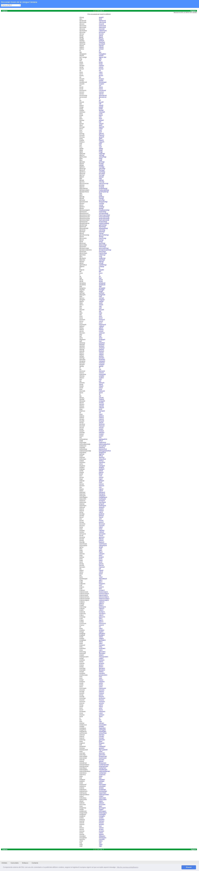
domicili (102, 371)
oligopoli (102, 496)
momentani (103, 791)
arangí (101, 208)
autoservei (103, 95)
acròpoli (102, 501)
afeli (100, 338)
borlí (100, 559)
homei (101, 69)
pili (100, 381)
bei (100, 52)
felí (100, 336)
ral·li (100, 585)
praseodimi (103, 675)
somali (101, 298)
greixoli (101, 537)
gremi (101, 665)
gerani (101, 761)
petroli (101, 516)
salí (100, 308)
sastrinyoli (103, 544)
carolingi (102, 230)
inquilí (101, 386)
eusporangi (103, 222)
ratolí (101, 527)
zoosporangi (103, 213)
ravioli (101, 477)
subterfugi (102, 265)
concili (101, 373)
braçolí (101, 421)
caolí (100, 414)
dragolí (101, 467)
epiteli (101, 356)
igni (100, 843)
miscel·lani (103, 733)
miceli (101, 331)
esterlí (101, 557)
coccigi (101, 182)
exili (100, 389)
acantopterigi (103, 192)
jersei (101, 75)
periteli (101, 358)
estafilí (101, 376)
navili (101, 388)
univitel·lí (102, 614)
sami (101, 650)
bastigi (101, 197)
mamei (101, 66)
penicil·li (102, 617)
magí (101, 152)
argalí (101, 291)
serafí (101, 105)
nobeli (101, 330)
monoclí (102, 320)
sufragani (102, 730)
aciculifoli (102, 446)
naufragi (102, 154)
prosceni (102, 805)
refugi (101, 263)
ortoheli (101, 348)
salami (101, 638)
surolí (101, 517)
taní (100, 778)
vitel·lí (101, 610)
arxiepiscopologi (105, 250)
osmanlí (102, 411)
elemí (101, 662)
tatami (101, 655)
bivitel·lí (102, 612)
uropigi (101, 187)
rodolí (101, 436)
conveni (102, 839)
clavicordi (102, 22)
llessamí (102, 653)
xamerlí (101, 554)
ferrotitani (102, 785)
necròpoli (102, 502)
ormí (100, 708)
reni (100, 826)
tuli (100, 575)
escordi (101, 29)
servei (101, 94)
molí (100, 482)
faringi (101, 233)
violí (100, 476)
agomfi (101, 127)
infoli (101, 464)
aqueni (101, 834)
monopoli (102, 499)
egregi (101, 180)
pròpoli (101, 504)
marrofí (101, 135)
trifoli (101, 456)
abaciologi (102, 245)
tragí (100, 159)
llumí (100, 716)
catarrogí (102, 255)
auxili (101, 393)
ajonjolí (101, 481)
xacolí (101, 423)
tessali (101, 310)
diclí (100, 316)
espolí (101, 511)
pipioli (101, 472)
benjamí (102, 635)
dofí (100, 132)
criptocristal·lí (104, 600)
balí (100, 278)
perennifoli (103, 449)
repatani (102, 780)
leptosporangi (104, 220)
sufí (100, 147)
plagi (101, 150)
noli (100, 487)
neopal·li (102, 584)
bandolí (101, 433)
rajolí (100, 479)
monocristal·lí (104, 594)
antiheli (101, 346)
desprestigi (103, 202)
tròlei (101, 64)
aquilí (101, 384)
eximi (101, 683)
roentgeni (102, 814)
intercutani (102, 800)
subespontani (104, 795)
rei (100, 71)
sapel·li (101, 609)
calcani (101, 723)
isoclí (101, 321)
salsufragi (102, 157)
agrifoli (101, 454)
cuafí (101, 114)
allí (100, 396)
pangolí (101, 469)
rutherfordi (103, 31)
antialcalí (102, 283)
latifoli (101, 461)
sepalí (101, 301)
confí (101, 129)
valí (100, 315)
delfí (100, 125)
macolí (101, 419)
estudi (101, 49)
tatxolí (101, 539)
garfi (100, 139)
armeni (101, 824)
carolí (101, 512)
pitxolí (101, 540)
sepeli (101, 353)
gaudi (101, 36)
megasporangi (104, 210)
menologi (102, 247)
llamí (100, 643)
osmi (101, 713)
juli (100, 569)
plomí (101, 695)
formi (101, 710)
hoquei (101, 79)
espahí (101, 270)
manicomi (102, 688)
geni (100, 806)
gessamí (102, 652)
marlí (101, 552)
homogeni (102, 811)
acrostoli (102, 534)
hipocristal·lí (103, 595)
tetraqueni (102, 838)
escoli (101, 428)
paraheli (102, 343)
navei (101, 89)
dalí (100, 286)
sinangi (101, 207)
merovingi (102, 238)
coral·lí (101, 587)
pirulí (101, 574)
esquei (101, 84)
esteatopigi (103, 188)
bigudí (101, 39)
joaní (100, 741)
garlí (100, 550)
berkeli (101, 351)
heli (100, 341)
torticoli (101, 424)
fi (99, 99)
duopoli (101, 507)
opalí (101, 303)
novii (100, 273)
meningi (102, 232)
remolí (101, 484)
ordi (100, 19)
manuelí (102, 363)
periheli (101, 345)
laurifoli (101, 457)
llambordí (102, 21)
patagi (101, 165)
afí (100, 100)
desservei (102, 97)
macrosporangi (104, 215)
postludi (102, 44)
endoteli (102, 359)
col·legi (101, 175)
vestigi (101, 203)
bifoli (101, 441)
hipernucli (102, 325)
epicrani (102, 753)
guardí (101, 17)
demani (101, 735)
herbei (101, 56)
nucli (100, 323)
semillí (101, 404)
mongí (101, 240)
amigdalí (102, 288)
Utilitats (4, 863)
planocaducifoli (104, 444)
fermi (101, 707)
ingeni (101, 809)
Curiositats (15, 863)
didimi (101, 672)
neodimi (102, 673)
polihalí (101, 293)
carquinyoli (103, 545)
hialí (100, 296)
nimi (100, 677)
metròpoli (102, 506)
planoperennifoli (105, 451)
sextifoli (102, 462)
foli (100, 438)
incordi (101, 24)
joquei (101, 80)
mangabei (102, 54)
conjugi (101, 266)
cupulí (101, 570)
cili (100, 369)
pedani (101, 726)
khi (100, 271)
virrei (101, 74)
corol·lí (101, 625)
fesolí (101, 521)
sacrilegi (102, 168)
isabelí (101, 326)
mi (100, 627)
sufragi (101, 155)
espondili (102, 374)
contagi (101, 167)
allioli (101, 471)
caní (100, 721)
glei (100, 59)
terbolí (101, 416)
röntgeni (102, 816)
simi (100, 678)
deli (100, 335)
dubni (101, 801)
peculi (101, 564)
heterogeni (103, 813)
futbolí (101, 418)
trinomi (101, 700)
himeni (101, 823)
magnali (102, 300)
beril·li (101, 622)
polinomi (102, 698)
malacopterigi (104, 190)
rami (100, 647)
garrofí (101, 134)
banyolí (101, 542)
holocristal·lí (103, 592)
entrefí (101, 120)
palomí (101, 692)
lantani (101, 788)
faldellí (101, 399)
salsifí (101, 124)
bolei (101, 62)
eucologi (102, 243)
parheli (101, 349)
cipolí (101, 491)
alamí (101, 637)
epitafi (101, 110)
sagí (100, 160)
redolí (101, 429)
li (99, 275)
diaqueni (102, 836)
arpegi (101, 177)
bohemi (101, 660)
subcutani (102, 798)
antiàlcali (102, 285)
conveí (101, 92)
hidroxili (102, 391)
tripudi (101, 47)
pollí (100, 409)
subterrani (102, 768)
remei (101, 67)
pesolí (101, 522)
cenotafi (102, 112)
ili (99, 368)
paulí (100, 560)
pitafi (101, 109)
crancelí (102, 333)
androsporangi (104, 218)
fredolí (101, 431)
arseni (101, 829)
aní (100, 720)
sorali (101, 305)
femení (101, 821)
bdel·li (101, 605)
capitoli (101, 531)
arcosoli (102, 524)
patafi (101, 107)
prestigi (102, 200)
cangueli (102, 361)
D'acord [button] (188, 867)
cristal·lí (102, 590)
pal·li (100, 582)
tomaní (101, 738)
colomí (101, 693)
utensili (101, 383)
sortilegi (102, 172)
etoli (100, 529)
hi (99, 268)
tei (100, 77)
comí (101, 687)
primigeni (102, 808)
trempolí (102, 494)
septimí (101, 682)
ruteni (101, 833)
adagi (101, 149)
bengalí (101, 290)
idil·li (100, 619)
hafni (101, 841)
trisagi (101, 164)
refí (100, 117)
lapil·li (101, 620)
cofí (100, 130)
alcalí (101, 280)
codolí (101, 434)
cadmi (101, 658)
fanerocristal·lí (104, 599)
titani (101, 783)
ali (100, 276)
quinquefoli (103, 439)
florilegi (101, 170)
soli (100, 519)
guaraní (101, 748)
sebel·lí (101, 602)
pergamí (102, 633)
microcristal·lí (104, 597)
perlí (100, 555)
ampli (101, 547)
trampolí (102, 492)
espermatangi (104, 223)
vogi (100, 257)
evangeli (102, 340)
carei (101, 72)
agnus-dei (102, 57)
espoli (101, 509)
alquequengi (103, 228)
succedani (102, 725)
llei (100, 61)
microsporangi (104, 217)
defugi (101, 261)
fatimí (101, 680)
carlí (100, 549)
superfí (101, 142)
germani (102, 740)
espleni (101, 819)
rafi (100, 104)
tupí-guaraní (103, 750)
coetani (101, 781)
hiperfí (101, 140)
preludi (101, 41)
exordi (101, 34)
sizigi (101, 205)
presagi (101, 162)
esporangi (102, 212)
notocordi (102, 26)
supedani (102, 728)
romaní (101, 736)
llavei (101, 87)
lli (99, 394)
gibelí (101, 328)
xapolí (101, 489)
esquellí (102, 401)
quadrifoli (102, 452)
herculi (101, 565)
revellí (101, 403)
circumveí (102, 90)
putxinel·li (102, 607)
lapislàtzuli (103, 579)
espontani (102, 793)
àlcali (101, 281)
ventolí (101, 532)
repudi (101, 46)
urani (100, 776)
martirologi (103, 253)
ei (99, 51)
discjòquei (102, 82)
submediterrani (104, 771)
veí (100, 85)
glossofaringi (104, 235)
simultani (102, 786)
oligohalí (102, 295)
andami (101, 630)
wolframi (102, 648)
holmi (101, 685)
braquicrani (103, 756)
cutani (101, 796)
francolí (101, 426)
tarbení (101, 803)
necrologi (102, 252)
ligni (100, 846)
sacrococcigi (103, 183)
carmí (101, 705)
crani (100, 751)
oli (100, 413)
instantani (102, 790)
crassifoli (102, 459)
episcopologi (104, 248)
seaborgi (102, 258)
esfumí (101, 715)
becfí (101, 115)
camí (100, 628)
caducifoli (102, 442)
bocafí (101, 102)
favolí (101, 535)
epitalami (102, 640)
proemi (101, 663)
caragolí (102, 466)
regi (100, 178)
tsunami (102, 645)
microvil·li (102, 624)
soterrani (102, 775)
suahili (101, 378)
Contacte (35, 863)
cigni (100, 844)
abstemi (102, 670)
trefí (100, 119)
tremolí (101, 486)
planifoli (102, 447)
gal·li (100, 580)
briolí (101, 474)
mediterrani (103, 770)
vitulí (100, 577)
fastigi (101, 198)
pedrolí (101, 514)
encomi (101, 690)
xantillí (101, 406)
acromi (101, 703)
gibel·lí (101, 604)
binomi (101, 697)
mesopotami (103, 657)
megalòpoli (103, 497)
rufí (100, 145)
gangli (101, 366)
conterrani (102, 773)
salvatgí (102, 260)
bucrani (101, 760)
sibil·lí (101, 615)
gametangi (103, 225)
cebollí (101, 408)
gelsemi (102, 668)
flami (101, 642)
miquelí (101, 364)
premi (101, 667)
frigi (100, 193)
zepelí (101, 354)
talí (100, 311)
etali (100, 313)
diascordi (102, 27)
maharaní (102, 746)
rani (100, 745)
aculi (100, 562)
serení (101, 828)
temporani (102, 763)
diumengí (102, 227)
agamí (101, 632)
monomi (102, 702)
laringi (101, 237)
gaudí (101, 37)
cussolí (101, 526)
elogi (101, 242)
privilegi (102, 173)
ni (99, 718)
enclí (100, 318)
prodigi (101, 185)
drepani (101, 743)
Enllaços (25, 863)
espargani (102, 731)
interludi (102, 42)
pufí (100, 144)
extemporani (103, 766)
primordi (102, 32)
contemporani (104, 765)
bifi (100, 122)
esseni (101, 831)
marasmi (102, 712)
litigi (100, 195)
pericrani (102, 755)
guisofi (101, 137)
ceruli (101, 572)
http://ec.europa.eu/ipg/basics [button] (127, 867)
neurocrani (102, 758)
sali (100, 306)
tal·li (100, 589)
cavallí (101, 398)
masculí (102, 567)
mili (100, 379)
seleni (101, 818)
